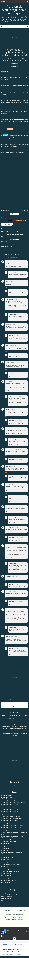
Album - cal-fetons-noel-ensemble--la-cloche (12, 825)
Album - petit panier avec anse (8, 862)
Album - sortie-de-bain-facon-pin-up (10, 871)
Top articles (15, 916)
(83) (3, 900)
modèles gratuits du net (6, 878)
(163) (4, 893)
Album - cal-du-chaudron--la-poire (9, 809)
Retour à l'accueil (14, 213)
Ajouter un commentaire (12, 257)
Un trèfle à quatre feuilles (7, 884)
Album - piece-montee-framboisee (9, 868)
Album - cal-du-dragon (6, 822)
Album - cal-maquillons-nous (8, 839)
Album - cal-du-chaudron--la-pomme (10, 811)
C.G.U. (5, 917)
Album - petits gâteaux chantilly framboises (11, 864)
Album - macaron (5, 855)
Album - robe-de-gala (6, 870)
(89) (6, 898)
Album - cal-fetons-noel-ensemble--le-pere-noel (12, 836)
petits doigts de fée (15, 733)
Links (2, 877)
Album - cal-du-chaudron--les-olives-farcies (12, 818)
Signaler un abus (24, 916)
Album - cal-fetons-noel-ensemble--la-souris (12, 827)
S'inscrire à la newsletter (7, 224)
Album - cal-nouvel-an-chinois (8, 841)
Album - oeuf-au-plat (6, 859)
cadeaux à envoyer (14, 63)
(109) (6, 896)
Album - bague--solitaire (7, 795)
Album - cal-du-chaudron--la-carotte (10, 806)
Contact (19, 916)
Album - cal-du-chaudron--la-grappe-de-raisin (12, 807)
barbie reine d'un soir (6, 875)
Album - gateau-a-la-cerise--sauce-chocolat (11, 852)
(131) (12, 895)
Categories (24, 58)
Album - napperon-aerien (7, 857)
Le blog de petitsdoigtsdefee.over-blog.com (14, 10)
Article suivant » (24, 210)
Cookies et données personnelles (10, 919)
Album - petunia (5, 866)
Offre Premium (21, 917)
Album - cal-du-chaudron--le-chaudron (10, 816)
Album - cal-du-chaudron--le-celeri (9, 815)
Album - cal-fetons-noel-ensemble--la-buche (12, 823)
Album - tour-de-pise (6, 873)
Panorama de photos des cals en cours (10, 880)
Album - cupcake (5, 848)
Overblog (22, 910)
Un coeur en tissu (5, 882)
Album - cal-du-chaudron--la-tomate (10, 813)
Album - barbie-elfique (6, 797)
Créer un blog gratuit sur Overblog (6, 916)
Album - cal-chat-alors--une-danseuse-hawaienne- (13, 802)
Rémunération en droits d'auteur (13, 917)
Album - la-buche (5, 854)
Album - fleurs (4, 850)
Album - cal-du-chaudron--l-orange (9, 820)
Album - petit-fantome (6, 861)
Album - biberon (5, 799)
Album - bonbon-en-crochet (8, 800)
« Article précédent (5, 210)
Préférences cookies (20, 919)
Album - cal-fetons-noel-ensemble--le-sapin (11, 838)
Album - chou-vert (5, 843)
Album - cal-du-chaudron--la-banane (10, 804)
